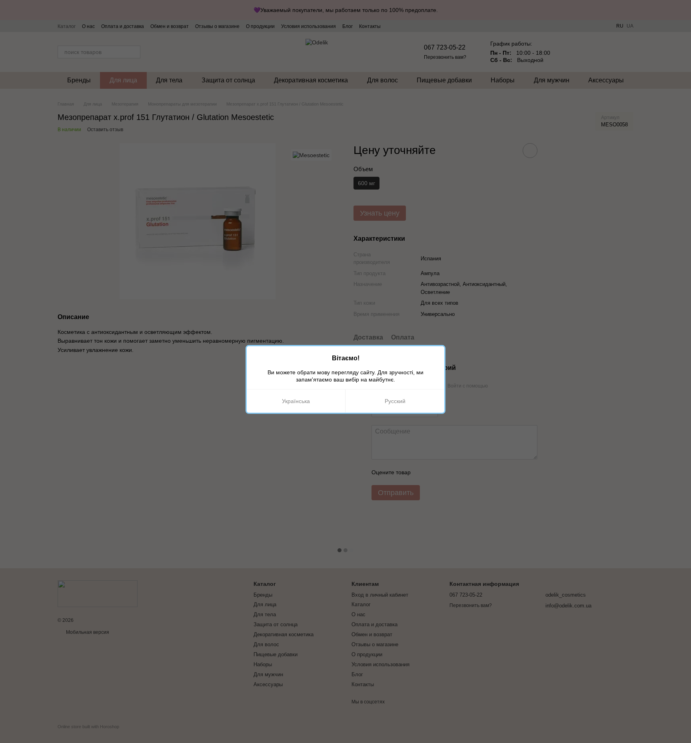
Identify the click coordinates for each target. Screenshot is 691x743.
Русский (395, 401)
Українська (296, 401)
